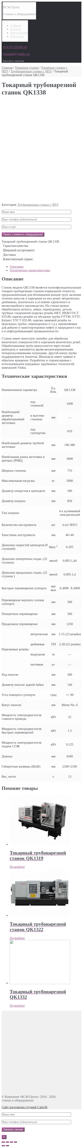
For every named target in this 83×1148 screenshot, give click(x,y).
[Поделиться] (7, 1142)
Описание (17, 266)
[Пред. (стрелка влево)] (3, 1145)
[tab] (45, 267)
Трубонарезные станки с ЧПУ (31, 71)
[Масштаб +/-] (15, 1142)
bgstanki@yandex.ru (16, 54)
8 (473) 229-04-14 (15, 47)
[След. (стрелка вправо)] (7, 1145)
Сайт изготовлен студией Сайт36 (24, 1107)
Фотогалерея (19, 32)
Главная (15, 25)
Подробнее (17, 867)
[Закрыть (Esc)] (3, 1142)
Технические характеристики (30, 270)
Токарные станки (27, 67)
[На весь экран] (11, 1142)
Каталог (15, 29)
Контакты (17, 36)
